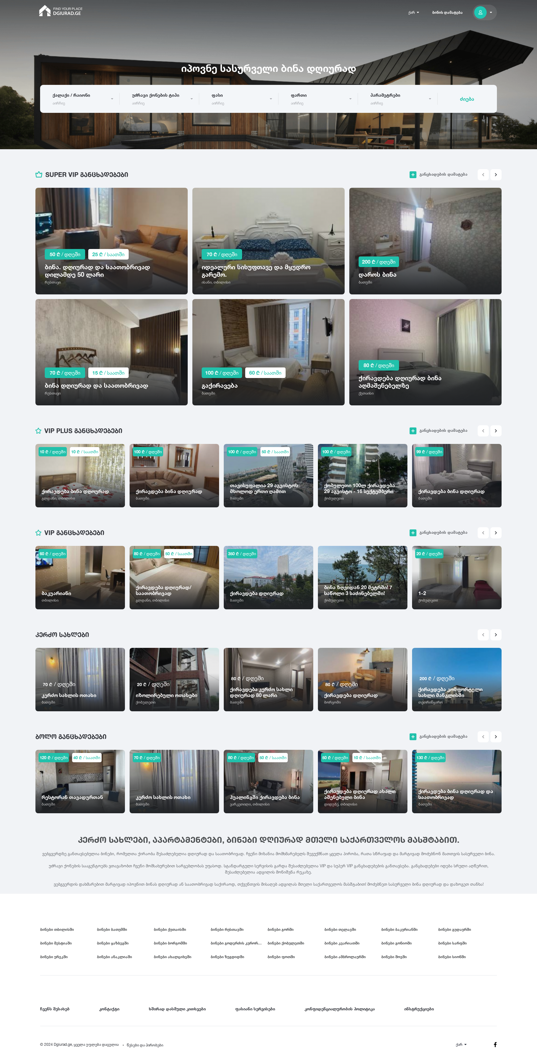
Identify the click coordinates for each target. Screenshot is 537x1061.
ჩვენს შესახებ (55, 1008)
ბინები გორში (281, 929)
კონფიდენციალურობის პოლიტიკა (340, 1008)
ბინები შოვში (394, 956)
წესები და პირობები (145, 1045)
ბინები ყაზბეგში (113, 943)
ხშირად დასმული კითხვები (177, 1008)
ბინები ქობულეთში (286, 943)
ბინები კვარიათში (342, 943)
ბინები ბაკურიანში (399, 929)
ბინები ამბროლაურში (345, 956)
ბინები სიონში (452, 956)
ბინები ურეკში (54, 956)
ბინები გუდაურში (454, 929)
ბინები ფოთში (281, 956)
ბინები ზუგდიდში (227, 956)
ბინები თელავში (340, 929)
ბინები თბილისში (57, 929)
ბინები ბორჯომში (170, 943)
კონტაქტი (109, 1008)
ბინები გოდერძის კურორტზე (238, 943)
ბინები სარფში (452, 943)
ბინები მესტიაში (56, 943)
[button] (496, 174)
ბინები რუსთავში (227, 929)
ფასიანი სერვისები (255, 1008)
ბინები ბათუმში (112, 929)
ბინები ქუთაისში (170, 929)
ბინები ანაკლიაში (114, 956)
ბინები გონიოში (396, 943)
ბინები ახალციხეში (172, 956)
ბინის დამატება (447, 12)
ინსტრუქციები (419, 1008)
